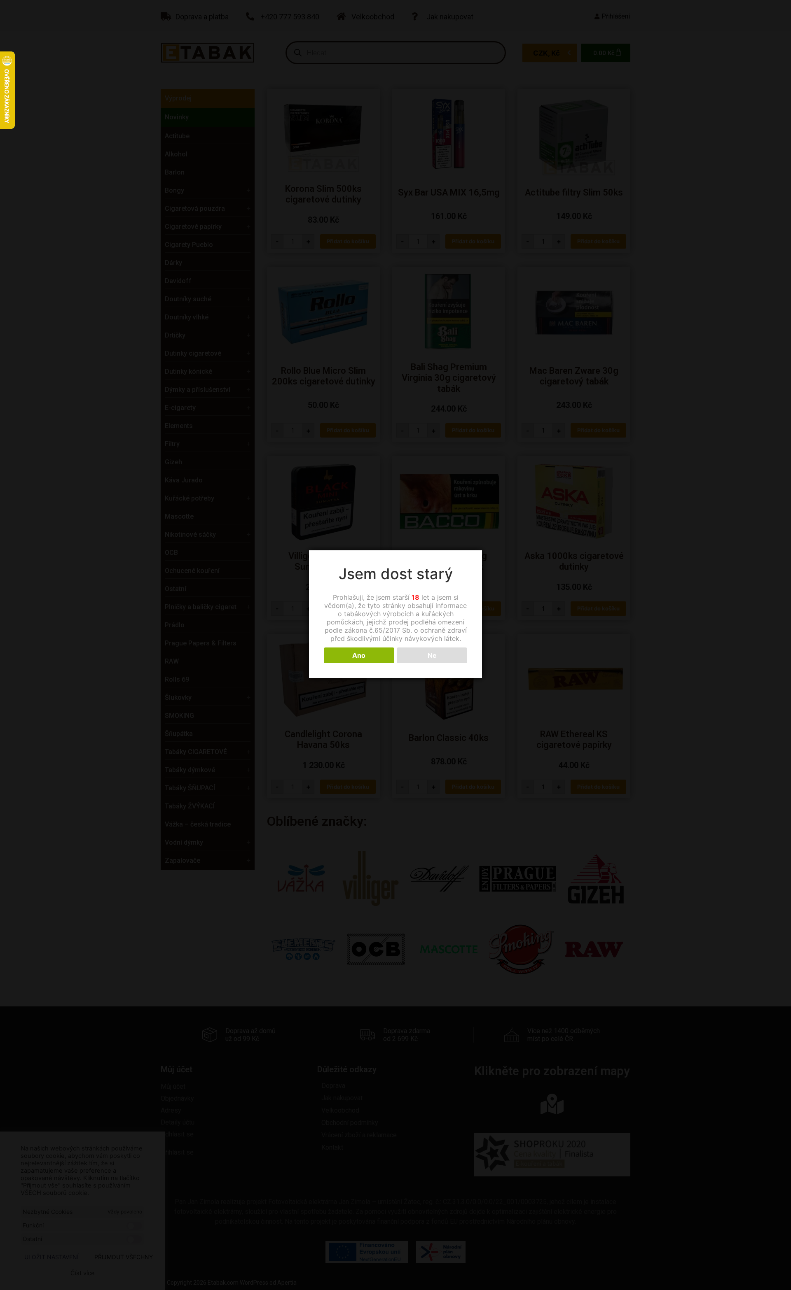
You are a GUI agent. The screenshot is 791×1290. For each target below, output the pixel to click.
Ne (432, 655)
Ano (358, 655)
